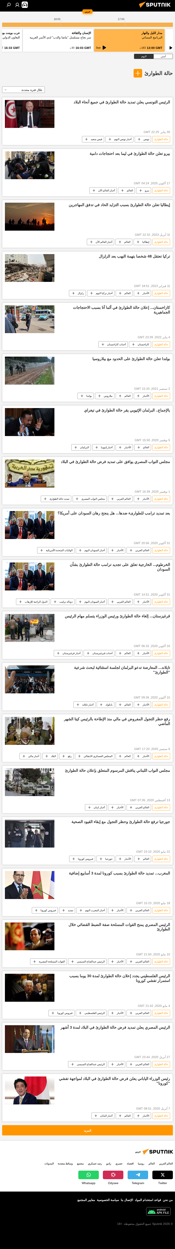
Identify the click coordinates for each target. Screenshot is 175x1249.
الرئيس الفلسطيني (95, 1013)
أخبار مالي (33, 756)
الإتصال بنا (127, 1200)
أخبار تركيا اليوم (104, 293)
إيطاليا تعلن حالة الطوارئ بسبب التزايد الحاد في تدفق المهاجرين (119, 205)
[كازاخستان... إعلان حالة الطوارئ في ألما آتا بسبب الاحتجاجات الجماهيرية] (29, 319)
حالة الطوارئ (158, 73)
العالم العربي (124, 498)
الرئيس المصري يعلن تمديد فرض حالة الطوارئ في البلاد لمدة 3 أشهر (115, 1027)
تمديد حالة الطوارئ (59, 498)
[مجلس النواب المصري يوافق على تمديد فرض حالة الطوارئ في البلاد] (29, 474)
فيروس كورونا (85, 858)
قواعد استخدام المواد (148, 1200)
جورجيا (108, 858)
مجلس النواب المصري (93, 498)
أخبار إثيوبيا (106, 447)
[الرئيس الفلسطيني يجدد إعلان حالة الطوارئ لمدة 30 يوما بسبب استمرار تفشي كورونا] (29, 988)
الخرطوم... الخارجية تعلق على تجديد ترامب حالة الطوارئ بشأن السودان (120, 566)
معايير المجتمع (86, 1200)
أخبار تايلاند (87, 704)
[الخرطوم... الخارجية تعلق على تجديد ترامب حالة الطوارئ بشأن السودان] (29, 576)
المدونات (49, 1163)
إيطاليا (145, 241)
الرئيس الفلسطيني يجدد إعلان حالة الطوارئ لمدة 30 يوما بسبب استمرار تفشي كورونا (119, 978)
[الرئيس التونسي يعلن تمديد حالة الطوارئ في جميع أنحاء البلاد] (29, 114)
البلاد (53, 756)
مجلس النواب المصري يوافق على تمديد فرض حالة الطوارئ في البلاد (115, 462)
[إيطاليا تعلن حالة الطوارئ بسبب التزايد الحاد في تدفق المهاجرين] (29, 216)
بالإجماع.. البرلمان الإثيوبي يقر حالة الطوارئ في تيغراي (127, 410)
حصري (118, 1163)
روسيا (141, 1163)
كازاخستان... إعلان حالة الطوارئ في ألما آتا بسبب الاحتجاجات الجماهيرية (121, 309)
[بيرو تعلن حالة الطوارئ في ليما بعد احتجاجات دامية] (29, 165)
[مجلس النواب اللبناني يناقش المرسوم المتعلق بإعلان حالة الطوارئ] (29, 782)
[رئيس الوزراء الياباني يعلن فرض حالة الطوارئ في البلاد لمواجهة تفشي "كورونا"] (29, 1090)
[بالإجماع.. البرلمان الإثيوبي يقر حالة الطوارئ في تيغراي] (29, 422)
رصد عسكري (95, 1163)
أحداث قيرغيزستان (102, 653)
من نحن (168, 1200)
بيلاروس (108, 395)
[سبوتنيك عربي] (156, 8)
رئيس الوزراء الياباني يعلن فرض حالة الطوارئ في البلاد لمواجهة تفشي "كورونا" (114, 1080)
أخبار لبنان (99, 807)
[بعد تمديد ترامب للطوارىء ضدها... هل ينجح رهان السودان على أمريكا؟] (29, 525)
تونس (146, 139)
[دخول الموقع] (17, 4)
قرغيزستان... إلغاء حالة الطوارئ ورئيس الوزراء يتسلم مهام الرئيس (117, 616)
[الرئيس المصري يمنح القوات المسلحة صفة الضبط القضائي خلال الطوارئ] (29, 936)
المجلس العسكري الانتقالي (98, 756)
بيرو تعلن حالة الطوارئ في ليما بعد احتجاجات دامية (130, 153)
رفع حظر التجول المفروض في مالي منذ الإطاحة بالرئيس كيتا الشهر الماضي (117, 721)
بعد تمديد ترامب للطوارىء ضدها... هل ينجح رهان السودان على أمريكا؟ (114, 513)
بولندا (89, 395)
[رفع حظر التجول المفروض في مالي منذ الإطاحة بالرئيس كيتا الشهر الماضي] (29, 731)
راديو (108, 1163)
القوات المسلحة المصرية (52, 961)
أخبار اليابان (106, 1115)
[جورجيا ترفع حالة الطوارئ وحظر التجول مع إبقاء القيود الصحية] (29, 834)
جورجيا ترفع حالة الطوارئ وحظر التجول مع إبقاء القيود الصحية (120, 822)
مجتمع (80, 1163)
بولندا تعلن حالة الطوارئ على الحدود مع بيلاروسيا (131, 359)
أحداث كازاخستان (116, 344)
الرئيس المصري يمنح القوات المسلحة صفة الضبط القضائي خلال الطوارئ (119, 926)
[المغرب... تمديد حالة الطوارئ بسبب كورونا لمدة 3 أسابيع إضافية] (29, 885)
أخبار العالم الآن (106, 190)
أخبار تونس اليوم (122, 139)
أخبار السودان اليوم (95, 550)
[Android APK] (158, 1212)
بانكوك (108, 704)
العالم (130, 190)
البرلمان (84, 447)
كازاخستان (143, 344)
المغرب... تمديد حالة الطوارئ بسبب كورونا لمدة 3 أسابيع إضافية (119, 873)
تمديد (70, 910)
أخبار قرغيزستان (71, 653)
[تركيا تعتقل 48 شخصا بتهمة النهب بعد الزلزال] (29, 268)
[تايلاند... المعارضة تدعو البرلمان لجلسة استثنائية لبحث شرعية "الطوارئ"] (29, 679)
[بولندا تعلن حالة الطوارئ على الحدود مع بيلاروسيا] (29, 371)
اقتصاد (130, 1163)
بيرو (147, 190)
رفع (70, 756)
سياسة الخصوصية (108, 1200)
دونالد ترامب (66, 601)
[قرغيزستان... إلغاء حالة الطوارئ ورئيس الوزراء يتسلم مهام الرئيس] (29, 628)
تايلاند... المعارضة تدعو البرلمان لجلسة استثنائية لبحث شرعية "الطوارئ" (122, 669)
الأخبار (146, 293)
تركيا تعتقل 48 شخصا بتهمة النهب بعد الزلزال (134, 256)
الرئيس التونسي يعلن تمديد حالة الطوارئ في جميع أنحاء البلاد (122, 102)
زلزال (81, 293)
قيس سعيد (96, 139)
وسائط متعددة (65, 1163)
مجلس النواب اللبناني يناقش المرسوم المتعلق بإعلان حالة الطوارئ (117, 770)
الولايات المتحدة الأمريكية (59, 550)
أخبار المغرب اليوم (95, 910)
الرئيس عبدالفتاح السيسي (91, 961)
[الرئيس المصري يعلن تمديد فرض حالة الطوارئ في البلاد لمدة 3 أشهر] (29, 1039)
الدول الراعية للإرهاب (36, 601)
